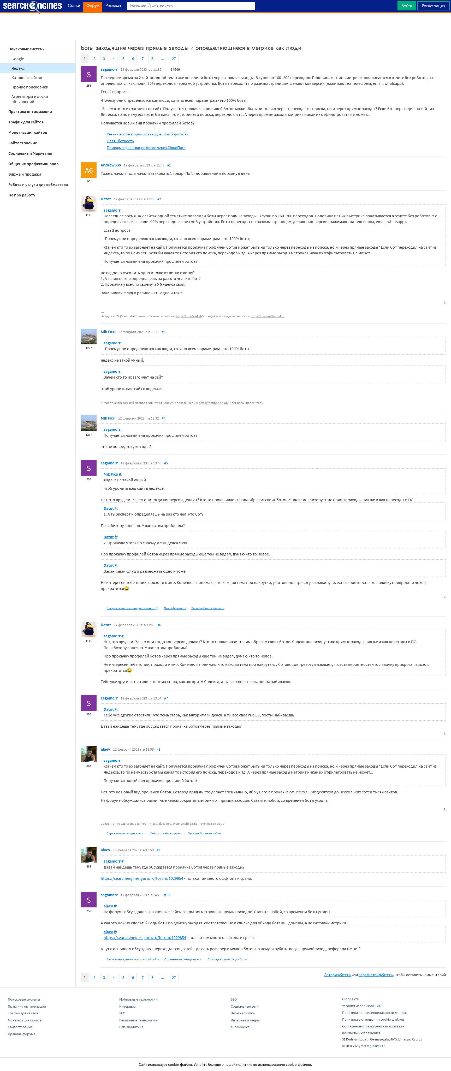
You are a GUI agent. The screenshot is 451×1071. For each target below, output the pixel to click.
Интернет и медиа (245, 1020)
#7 (166, 698)
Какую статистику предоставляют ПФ (133, 608)
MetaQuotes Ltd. (373, 1045)
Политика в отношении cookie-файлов (373, 1019)
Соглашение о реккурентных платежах (373, 1026)
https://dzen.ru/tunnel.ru (267, 316)
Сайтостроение (22, 142)
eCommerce (240, 1027)
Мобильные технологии (138, 999)
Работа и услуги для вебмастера (38, 184)
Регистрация (433, 6)
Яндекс (18, 68)
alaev (105, 749)
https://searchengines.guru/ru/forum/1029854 (142, 878)
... (162, 58)
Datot (106, 198)
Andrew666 (111, 164)
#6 (159, 625)
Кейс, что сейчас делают (166, 833)
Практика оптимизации (30, 111)
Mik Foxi (108, 331)
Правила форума (21, 1034)
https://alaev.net (160, 823)
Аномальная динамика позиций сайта (133, 959)
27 (174, 58)
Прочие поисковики (29, 86)
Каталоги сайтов (26, 77)
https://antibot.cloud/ (213, 403)
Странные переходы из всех (126, 833)
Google (17, 58)
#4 (163, 418)
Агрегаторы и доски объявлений (29, 99)
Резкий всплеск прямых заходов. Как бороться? (147, 133)
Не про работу (21, 195)
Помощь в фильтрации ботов (227, 959)
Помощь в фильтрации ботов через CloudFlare (146, 147)
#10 (167, 895)
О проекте (350, 999)
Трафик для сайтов (26, 121)
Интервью (127, 1006)
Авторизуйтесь (337, 974)
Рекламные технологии (138, 1020)
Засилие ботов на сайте (207, 608)
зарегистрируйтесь (376, 974)
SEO (122, 1013)
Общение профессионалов (33, 163)
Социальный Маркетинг (30, 153)
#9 (158, 850)
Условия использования (361, 1005)
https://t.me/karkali (189, 316)
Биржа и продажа (24, 174)
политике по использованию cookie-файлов (273, 1064)
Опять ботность (120, 140)
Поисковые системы (26, 48)
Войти (406, 6)
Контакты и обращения (361, 1033)
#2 (159, 199)
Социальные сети (245, 1006)
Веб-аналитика (131, 1027)
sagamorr (109, 69)
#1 (169, 165)
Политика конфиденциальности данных (374, 1012)
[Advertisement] (225, 26)
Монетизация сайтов (27, 132)
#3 (163, 332)
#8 (158, 749)
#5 (166, 463)
